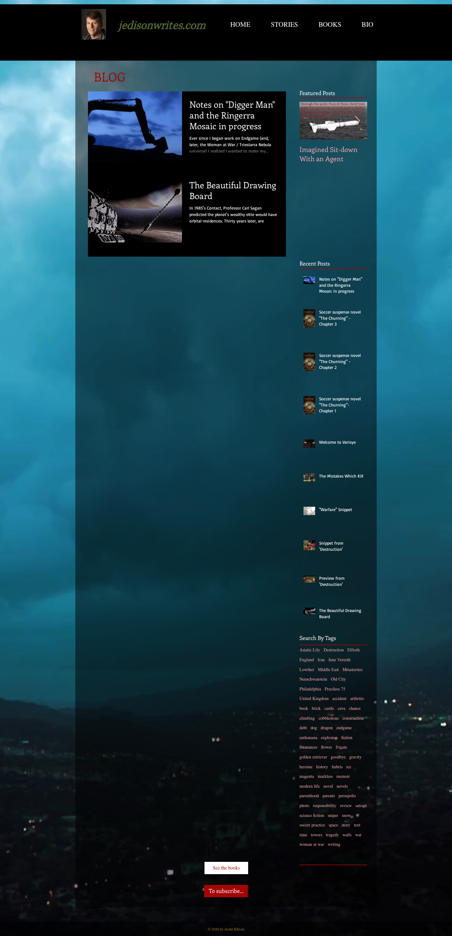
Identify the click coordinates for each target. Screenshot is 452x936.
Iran (321, 659)
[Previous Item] (309, 121)
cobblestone (329, 718)
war (358, 835)
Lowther (306, 669)
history (322, 767)
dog (314, 727)
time (303, 835)
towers (316, 835)
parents (329, 795)
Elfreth (353, 650)
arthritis (357, 698)
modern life (309, 786)
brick (316, 708)
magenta (306, 776)
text (357, 825)
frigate (341, 747)
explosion (329, 737)
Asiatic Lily (309, 650)
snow (346, 815)
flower (326, 747)
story (346, 825)
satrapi (361, 805)
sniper (333, 815)
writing (334, 844)
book (303, 708)
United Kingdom (314, 698)
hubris (337, 767)
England (306, 659)
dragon (327, 727)
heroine (305, 767)
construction (353, 718)
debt (303, 727)
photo (304, 805)
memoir (343, 776)
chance (355, 708)
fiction (346, 737)
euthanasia (308, 737)
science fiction (311, 815)
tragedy (332, 835)
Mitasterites (353, 669)
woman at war (311, 844)
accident (339, 698)
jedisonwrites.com (161, 25)
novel (328, 786)
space (333, 825)
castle (329, 708)
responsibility (324, 805)
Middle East (328, 669)
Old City (338, 679)
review (346, 805)
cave (341, 708)
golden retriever (313, 757)
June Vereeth (339, 659)
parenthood (309, 795)
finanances (308, 747)
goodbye (338, 757)
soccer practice (312, 825)
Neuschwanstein (313, 679)
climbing (307, 718)
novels (342, 786)
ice (348, 767)
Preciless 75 (335, 689)
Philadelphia (310, 689)
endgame (344, 727)
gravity (355, 757)
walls (347, 835)
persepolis (347, 795)
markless (325, 776)
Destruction (334, 650)
